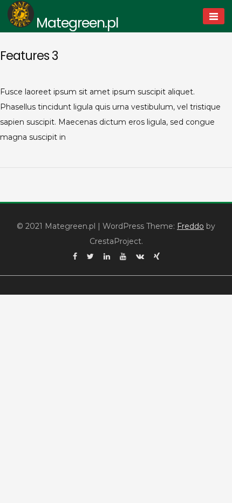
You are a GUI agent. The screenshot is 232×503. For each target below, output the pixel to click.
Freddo (190, 226)
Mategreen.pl (77, 22)
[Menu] (213, 16)
